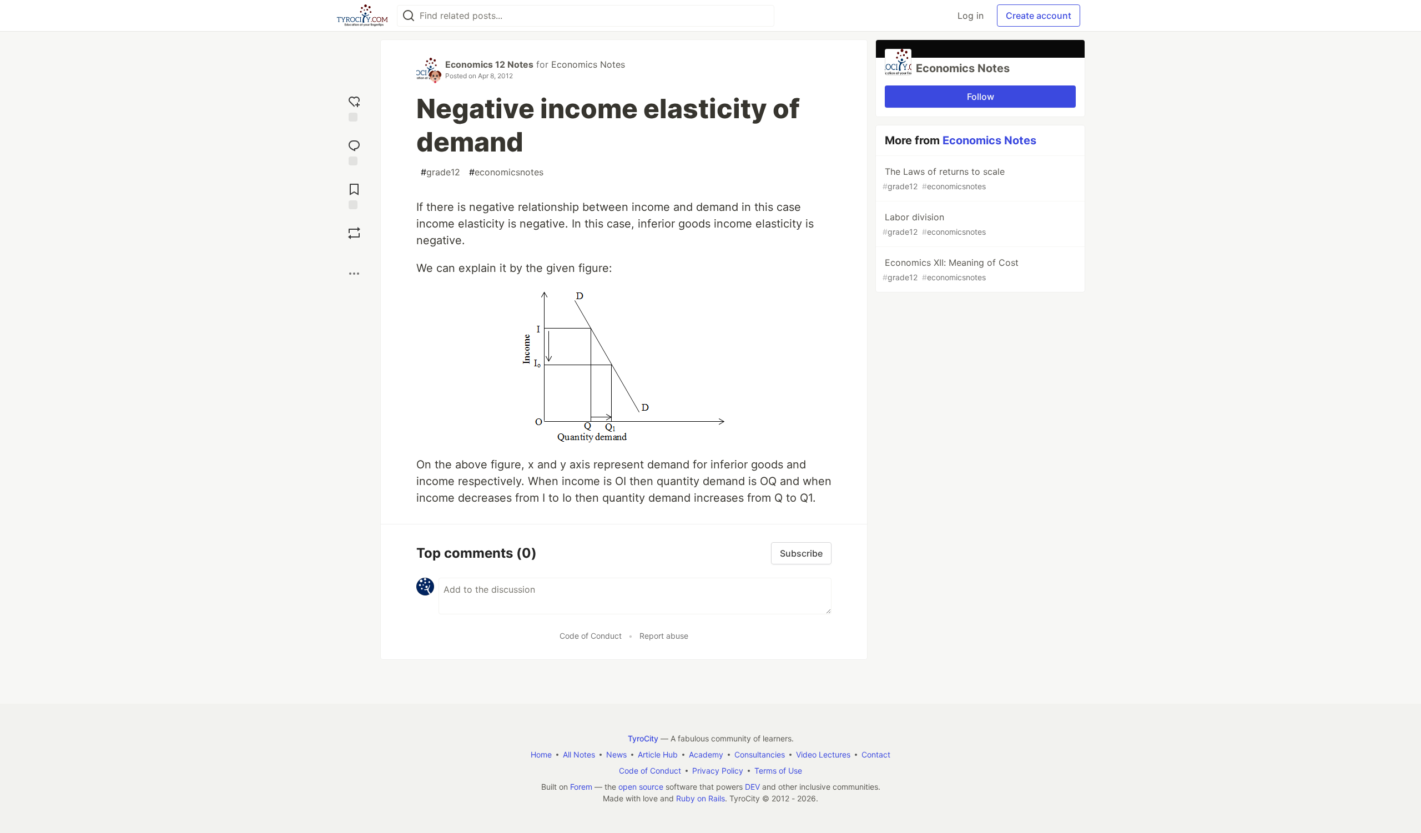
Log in (971, 15)
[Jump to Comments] (354, 151)
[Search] (408, 16)
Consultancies (759, 754)
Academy (706, 754)
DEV (752, 786)
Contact (875, 754)
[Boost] (354, 233)
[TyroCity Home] (362, 15)
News (616, 754)
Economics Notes (588, 64)
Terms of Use (778, 770)
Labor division (934, 223)
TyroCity (643, 738)
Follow (980, 96)
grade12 (440, 172)
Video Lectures (823, 754)
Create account (1038, 15)
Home (541, 754)
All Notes (579, 754)
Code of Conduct (591, 635)
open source (640, 786)
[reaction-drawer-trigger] (354, 107)
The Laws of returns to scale (944, 178)
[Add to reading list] (354, 195)
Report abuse (663, 635)
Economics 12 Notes (489, 64)
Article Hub (658, 754)
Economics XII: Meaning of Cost (951, 269)
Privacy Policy (717, 770)
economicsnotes (506, 172)
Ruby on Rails (700, 798)
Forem (581, 786)
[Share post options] (354, 273)
